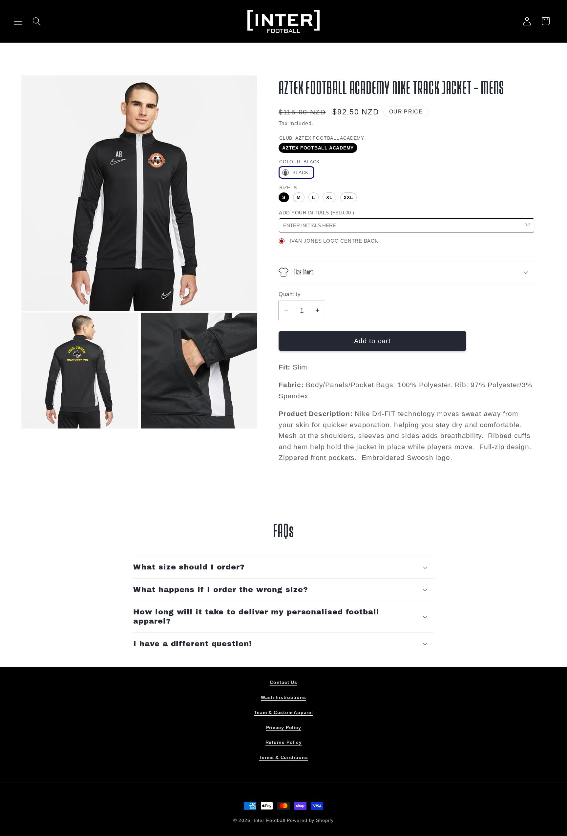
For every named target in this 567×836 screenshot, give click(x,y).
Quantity (290, 294)
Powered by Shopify (310, 820)
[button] (18, 21)
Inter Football (269, 820)
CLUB (321, 137)
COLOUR (299, 161)
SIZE (288, 187)
